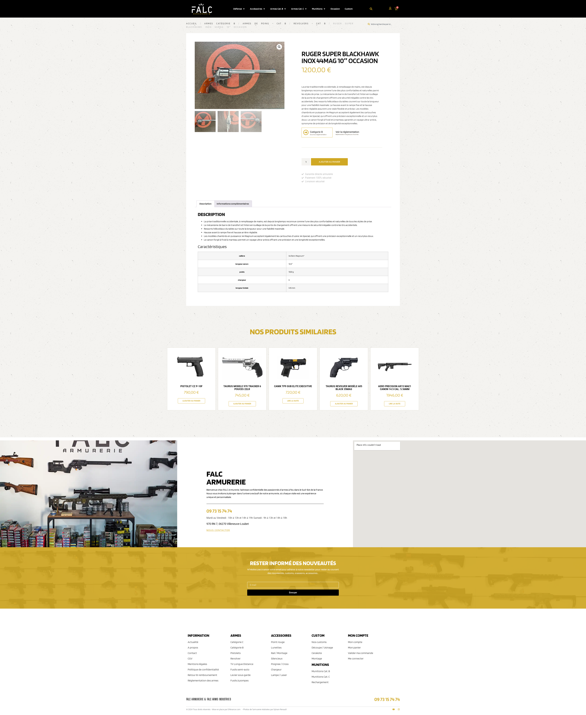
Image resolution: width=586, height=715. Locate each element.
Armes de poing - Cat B (264, 23)
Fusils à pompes (239, 680)
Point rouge (278, 642)
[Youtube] (393, 709)
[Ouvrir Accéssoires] (264, 9)
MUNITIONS (320, 664)
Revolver (235, 658)
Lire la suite (293, 401)
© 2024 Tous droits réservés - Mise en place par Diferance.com (213, 709)
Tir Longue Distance (241, 664)
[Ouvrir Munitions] (324, 9)
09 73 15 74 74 (219, 511)
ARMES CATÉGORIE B (219, 23)
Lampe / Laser (279, 675)
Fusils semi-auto (239, 669)
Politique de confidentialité (203, 669)
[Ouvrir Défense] (244, 9)
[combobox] (379, 8)
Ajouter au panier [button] (191, 401)
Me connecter (356, 658)
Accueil (191, 23)
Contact (192, 653)
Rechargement (320, 682)
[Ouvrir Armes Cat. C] (306, 9)
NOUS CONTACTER (218, 530)
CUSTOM (318, 635)
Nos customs (319, 642)
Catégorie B (237, 647)
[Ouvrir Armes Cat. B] (285, 9)
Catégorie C (236, 642)
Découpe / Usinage (322, 647)
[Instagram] (399, 709)
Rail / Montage (279, 653)
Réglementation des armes (203, 680)
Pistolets (235, 653)
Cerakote (317, 653)
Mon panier (354, 647)
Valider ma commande (360, 653)
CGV (190, 658)
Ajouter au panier (329, 161)
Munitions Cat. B (321, 671)
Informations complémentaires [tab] (233, 203)
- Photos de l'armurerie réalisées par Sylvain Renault (264, 709)
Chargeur (276, 669)
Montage (317, 658)
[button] (279, 47)
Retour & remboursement (202, 675)
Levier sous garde (240, 675)
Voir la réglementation (347, 131)
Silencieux (276, 658)
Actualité (193, 642)
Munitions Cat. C (321, 676)
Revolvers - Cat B (310, 23)
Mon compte (355, 642)
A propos (193, 647)
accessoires (281, 635)
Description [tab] (205, 203)
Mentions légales (197, 664)
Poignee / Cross (280, 664)
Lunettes (276, 647)
